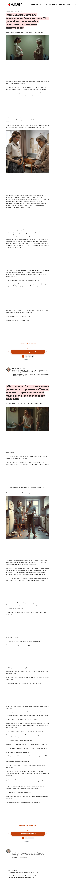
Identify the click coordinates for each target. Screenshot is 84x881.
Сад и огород (34, 4)
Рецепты (42, 4)
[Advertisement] (27, 70)
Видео (68, 4)
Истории (8, 11)
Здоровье (48, 4)
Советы (54, 4)
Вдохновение (61, 4)
